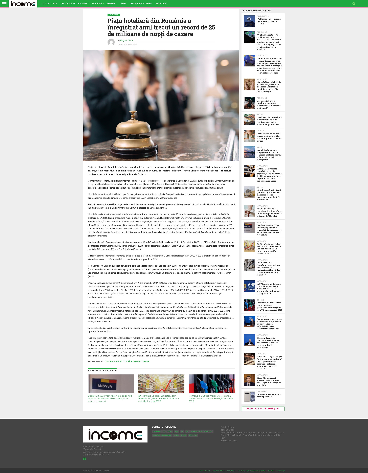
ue (182, 432)
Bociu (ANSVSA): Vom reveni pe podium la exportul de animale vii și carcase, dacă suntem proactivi (110, 399)
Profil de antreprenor (74, 3)
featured (167, 432)
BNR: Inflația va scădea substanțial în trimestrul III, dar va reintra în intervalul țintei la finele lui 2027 (158, 399)
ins (187, 432)
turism (145, 361)
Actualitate (49, 3)
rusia (183, 435)
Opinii (123, 3)
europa (109, 361)
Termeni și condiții (276, 471)
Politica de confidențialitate (251, 471)
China (176, 435)
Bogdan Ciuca (126, 40)
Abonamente (219, 471)
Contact (231, 471)
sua (176, 432)
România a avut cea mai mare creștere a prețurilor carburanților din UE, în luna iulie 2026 (211, 399)
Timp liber (161, 3)
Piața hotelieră (122, 361)
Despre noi (205, 471)
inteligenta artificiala (201, 432)
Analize (111, 3)
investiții (193, 435)
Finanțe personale (141, 3)
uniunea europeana (162, 435)
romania (135, 361)
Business (97, 3)
